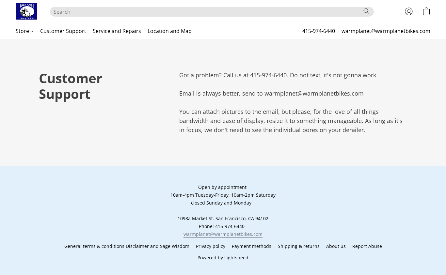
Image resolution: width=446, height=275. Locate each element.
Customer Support (63, 31)
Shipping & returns (299, 246)
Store (23, 31)
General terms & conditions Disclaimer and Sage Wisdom (126, 246)
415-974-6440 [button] (318, 31)
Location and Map (170, 31)
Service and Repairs (117, 31)
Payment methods (251, 246)
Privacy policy (210, 246)
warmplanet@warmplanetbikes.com (223, 234)
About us (336, 246)
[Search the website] (366, 11)
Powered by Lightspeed (223, 257)
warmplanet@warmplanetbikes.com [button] (386, 31)
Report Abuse (367, 246)
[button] (26, 11)
